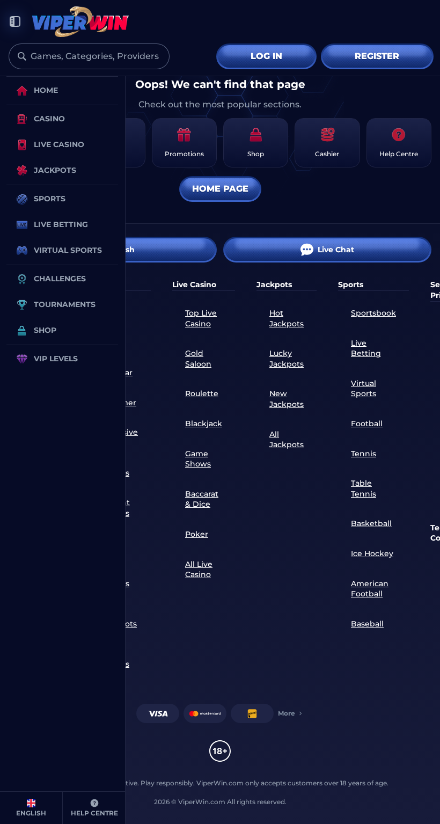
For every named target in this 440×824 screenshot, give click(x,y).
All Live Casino (198, 569)
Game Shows (198, 459)
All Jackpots (286, 439)
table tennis (363, 488)
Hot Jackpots (286, 318)
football (367, 423)
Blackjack (203, 423)
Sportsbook (373, 313)
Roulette (201, 393)
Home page (220, 189)
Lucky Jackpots (286, 358)
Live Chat (336, 249)
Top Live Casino (201, 318)
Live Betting (366, 348)
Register (377, 56)
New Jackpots (286, 399)
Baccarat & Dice (201, 499)
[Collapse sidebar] (15, 21)
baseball (367, 624)
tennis (363, 453)
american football (369, 589)
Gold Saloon (198, 358)
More (286, 713)
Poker (196, 534)
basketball (371, 523)
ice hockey (372, 553)
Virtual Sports (363, 388)
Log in (266, 56)
